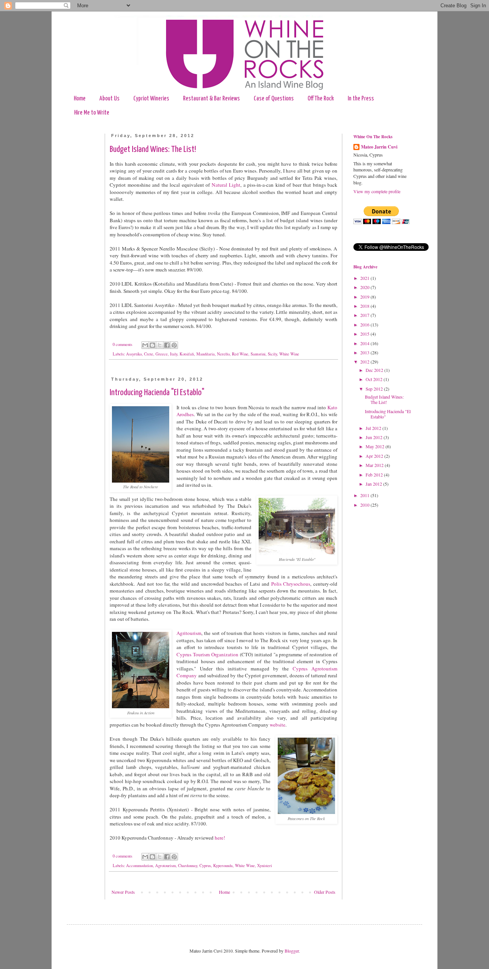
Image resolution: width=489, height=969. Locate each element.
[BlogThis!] (152, 345)
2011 (365, 495)
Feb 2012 (375, 475)
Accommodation (139, 865)
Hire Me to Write (91, 113)
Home (80, 99)
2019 (365, 297)
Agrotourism (165, 865)
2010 (365, 505)
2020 (365, 287)
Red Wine (240, 354)
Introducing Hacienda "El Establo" (157, 392)
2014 (365, 343)
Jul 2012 (374, 428)
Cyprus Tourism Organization (207, 654)
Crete (148, 354)
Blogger (292, 951)
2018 (365, 306)
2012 (365, 362)
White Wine (289, 354)
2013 (365, 352)
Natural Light (226, 184)
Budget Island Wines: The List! (153, 149)
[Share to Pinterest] (174, 345)
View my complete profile (376, 191)
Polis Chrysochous (291, 583)
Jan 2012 (374, 484)
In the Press (361, 99)
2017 (365, 315)
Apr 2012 (375, 456)
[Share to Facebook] (167, 345)
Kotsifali (187, 354)
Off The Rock (321, 99)
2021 (365, 278)
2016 (365, 324)
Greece (161, 354)
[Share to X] (160, 345)
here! (220, 837)
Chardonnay (187, 865)
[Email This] (145, 345)
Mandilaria (205, 354)
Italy (173, 354)
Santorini (258, 354)
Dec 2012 (375, 370)
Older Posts (324, 892)
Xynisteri (264, 865)
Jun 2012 (375, 437)
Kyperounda (223, 865)
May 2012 (375, 446)
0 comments (122, 344)
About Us (109, 99)
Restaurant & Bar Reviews (211, 99)
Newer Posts (123, 892)
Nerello (223, 354)
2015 (365, 334)
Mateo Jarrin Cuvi (379, 147)
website (277, 724)
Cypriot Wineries (151, 99)
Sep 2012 (375, 389)
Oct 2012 (375, 379)
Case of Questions (274, 99)
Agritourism (188, 633)
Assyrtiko (134, 354)
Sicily (272, 354)
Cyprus (205, 865)
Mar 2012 (375, 465)
